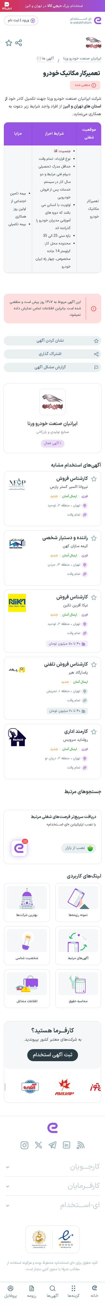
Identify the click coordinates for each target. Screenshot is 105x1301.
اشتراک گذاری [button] (50, 354)
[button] (18, 42)
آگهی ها (45, 58)
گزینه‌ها (74, 1296)
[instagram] (24, 1145)
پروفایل (10, 1296)
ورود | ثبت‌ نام (19, 20)
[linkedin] (66, 1145)
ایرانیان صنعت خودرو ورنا (82, 58)
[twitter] (38, 1145)
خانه (94, 1296)
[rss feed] (80, 1145)
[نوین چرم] (73, 1087)
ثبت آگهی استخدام (52, 1055)
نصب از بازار (75, 848)
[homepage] (52, 1128)
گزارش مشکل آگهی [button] (50, 367)
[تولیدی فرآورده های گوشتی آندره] (38, 1087)
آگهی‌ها (53, 1296)
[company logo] (52, 405)
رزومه (31, 1296)
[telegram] (52, 1145)
